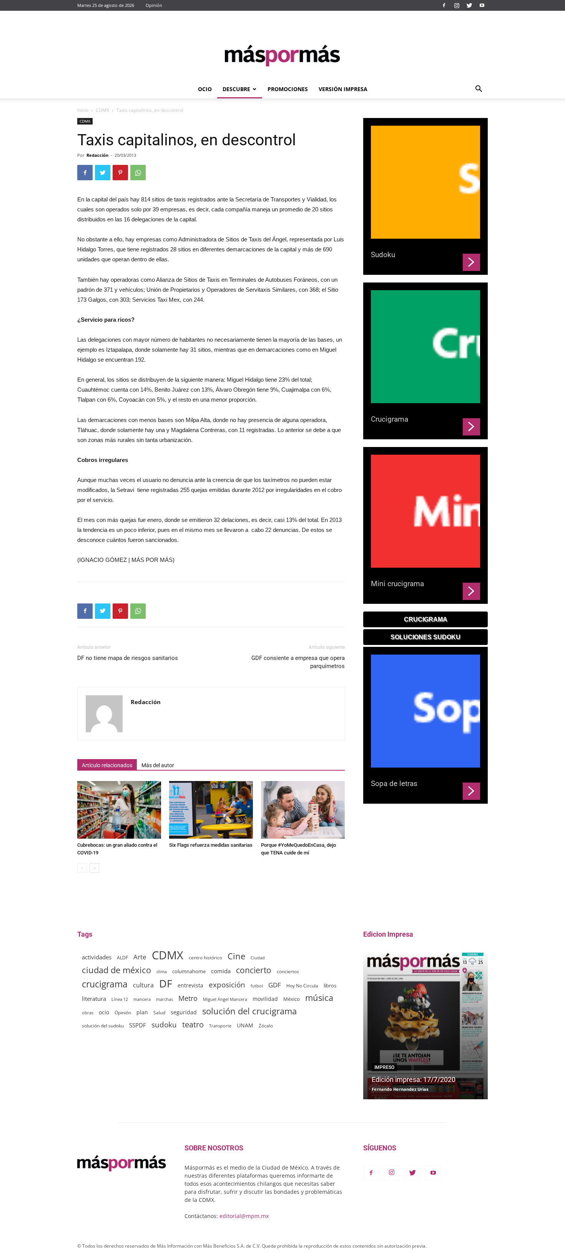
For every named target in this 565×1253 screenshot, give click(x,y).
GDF (274, 985)
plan (142, 1012)
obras (87, 1012)
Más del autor (157, 765)
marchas (164, 999)
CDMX (102, 110)
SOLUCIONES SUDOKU (425, 637)
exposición (227, 985)
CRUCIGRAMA (425, 619)
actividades (96, 957)
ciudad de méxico (116, 970)
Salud (159, 1012)
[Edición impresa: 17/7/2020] (425, 1025)
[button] (478, 89)
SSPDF (137, 1025)
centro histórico (205, 957)
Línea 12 (119, 999)
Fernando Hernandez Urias (400, 1089)
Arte (139, 957)
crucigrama (105, 984)
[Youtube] (482, 5)
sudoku (164, 1024)
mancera (142, 999)
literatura (94, 998)
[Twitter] (469, 5)
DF (165, 983)
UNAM (245, 1025)
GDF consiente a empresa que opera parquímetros (298, 662)
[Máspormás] (282, 55)
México (291, 998)
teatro (193, 1024)
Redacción (97, 155)
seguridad (184, 1012)
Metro (188, 998)
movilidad (265, 998)
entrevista (190, 985)
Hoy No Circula (302, 985)
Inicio (82, 110)
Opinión (154, 5)
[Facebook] (444, 5)
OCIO (205, 89)
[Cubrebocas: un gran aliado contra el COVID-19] (119, 810)
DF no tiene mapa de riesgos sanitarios (127, 658)
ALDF (122, 957)
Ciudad (258, 958)
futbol (257, 986)
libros (330, 985)
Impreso (384, 1067)
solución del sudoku (103, 1025)
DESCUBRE (236, 89)
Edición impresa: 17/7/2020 (413, 1079)
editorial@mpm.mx (244, 1216)
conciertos (288, 971)
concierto (253, 970)
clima (161, 971)
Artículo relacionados (107, 765)
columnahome (189, 971)
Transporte (220, 1026)
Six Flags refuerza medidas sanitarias (211, 845)
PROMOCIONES (288, 89)
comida (221, 971)
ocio (104, 1012)
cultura (143, 985)
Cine (236, 956)
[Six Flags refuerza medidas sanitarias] (211, 810)
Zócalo (266, 1025)
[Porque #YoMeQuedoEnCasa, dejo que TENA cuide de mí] (303, 810)
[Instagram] (456, 5)
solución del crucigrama (249, 1011)
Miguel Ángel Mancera (225, 999)
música (319, 998)
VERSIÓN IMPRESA (343, 89)
